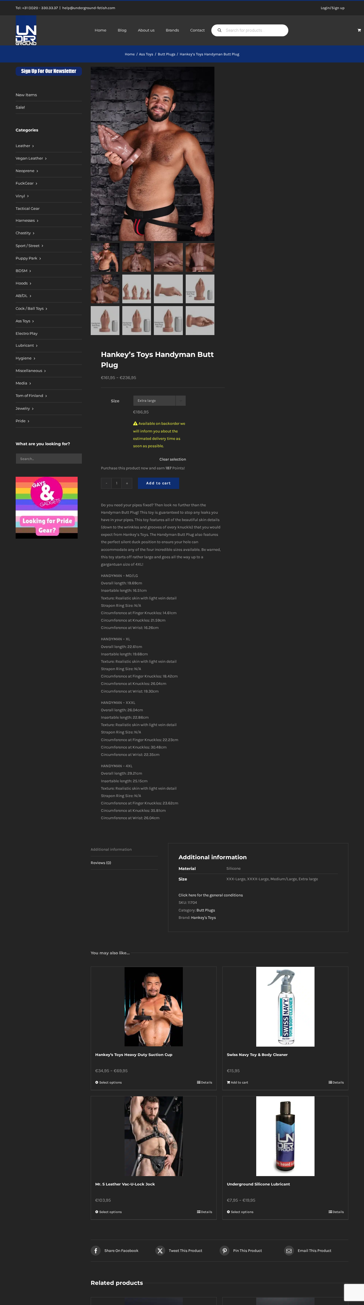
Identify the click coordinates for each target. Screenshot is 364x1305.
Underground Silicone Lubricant (258, 1184)
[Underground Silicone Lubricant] (285, 1136)
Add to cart (158, 483)
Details (206, 1082)
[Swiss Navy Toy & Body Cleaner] (285, 1007)
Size (115, 400)
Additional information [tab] (111, 849)
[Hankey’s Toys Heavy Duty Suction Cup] (153, 1007)
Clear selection (173, 459)
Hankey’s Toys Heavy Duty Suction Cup (133, 1054)
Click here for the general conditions (211, 895)
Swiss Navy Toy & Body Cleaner (257, 1054)
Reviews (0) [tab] (101, 862)
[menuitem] (49, 146)
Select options (110, 1082)
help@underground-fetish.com (88, 8)
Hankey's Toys (203, 917)
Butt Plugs (206, 910)
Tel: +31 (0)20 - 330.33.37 (37, 8)
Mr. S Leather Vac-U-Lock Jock (125, 1184)
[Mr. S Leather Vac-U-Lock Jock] (153, 1136)
